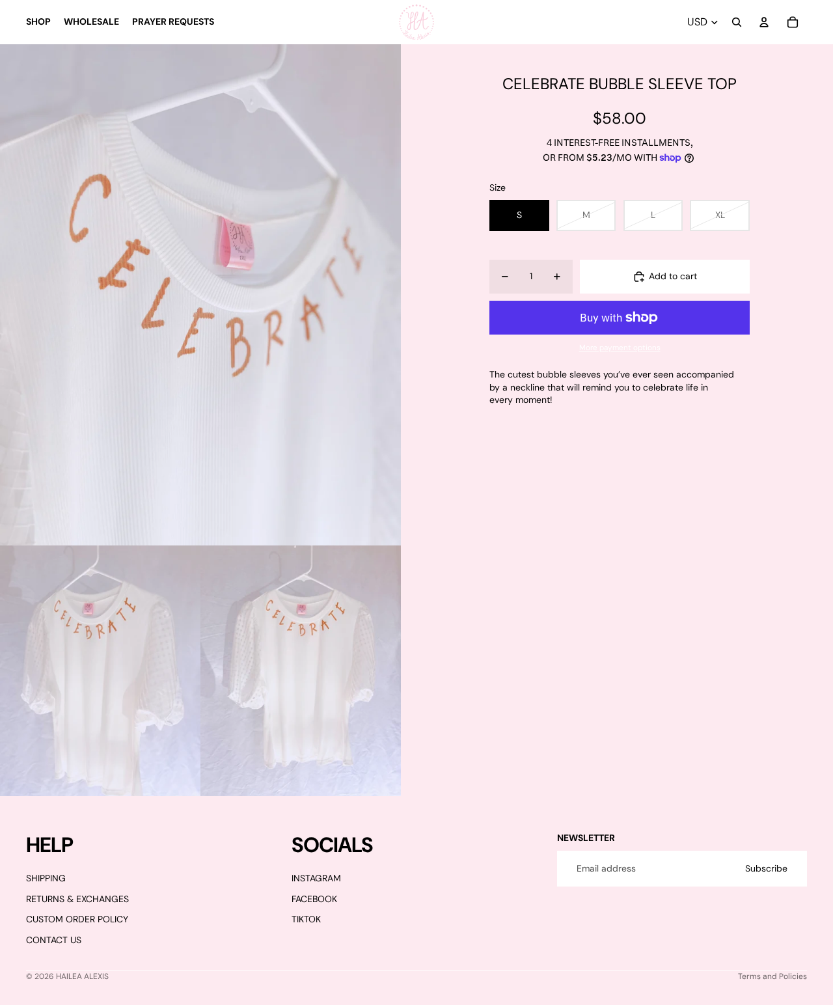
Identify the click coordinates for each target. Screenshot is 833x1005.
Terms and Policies (772, 976)
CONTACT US (53, 940)
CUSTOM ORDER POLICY (77, 919)
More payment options (620, 347)
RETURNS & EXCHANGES (77, 899)
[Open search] (736, 22)
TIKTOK (306, 919)
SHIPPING (46, 878)
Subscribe (766, 868)
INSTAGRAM (316, 878)
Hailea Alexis (82, 976)
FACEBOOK (314, 899)
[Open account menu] (764, 22)
